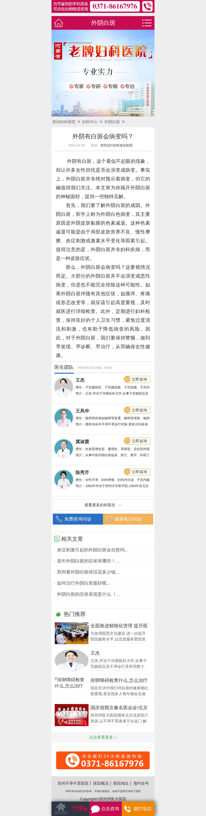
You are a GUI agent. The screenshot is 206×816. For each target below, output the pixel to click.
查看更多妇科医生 (99, 505)
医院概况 (101, 783)
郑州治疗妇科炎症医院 (116, 145)
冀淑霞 (82, 441)
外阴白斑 (112, 122)
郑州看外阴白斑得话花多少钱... (88, 572)
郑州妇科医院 (63, 122)
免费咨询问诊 (77, 519)
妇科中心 (90, 122)
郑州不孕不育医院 (73, 783)
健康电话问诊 (128, 519)
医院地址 (121, 783)
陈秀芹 (82, 472)
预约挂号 (141, 783)
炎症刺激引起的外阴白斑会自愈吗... (92, 549)
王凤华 (82, 410)
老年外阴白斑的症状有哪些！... (88, 560)
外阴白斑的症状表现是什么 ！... (89, 594)
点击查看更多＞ (103, 737)
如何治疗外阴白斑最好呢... (83, 583)
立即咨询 (139, 379)
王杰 (80, 379)
